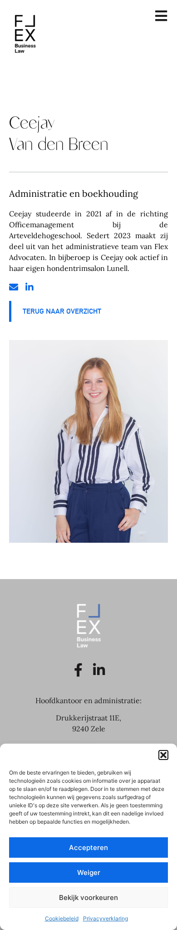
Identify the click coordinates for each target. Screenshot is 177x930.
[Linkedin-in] (29, 287)
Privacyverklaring (105, 918)
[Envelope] (13, 287)
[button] (163, 755)
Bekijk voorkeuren (88, 897)
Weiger (88, 872)
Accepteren (88, 847)
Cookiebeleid (62, 918)
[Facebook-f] (78, 670)
